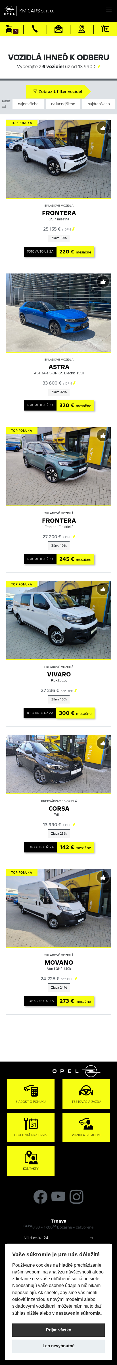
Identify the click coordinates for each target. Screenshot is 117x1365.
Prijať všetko (58, 1330)
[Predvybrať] (103, 128)
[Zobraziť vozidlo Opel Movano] (58, 907)
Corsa (59, 808)
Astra (59, 367)
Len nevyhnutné (58, 1346)
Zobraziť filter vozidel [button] (59, 91)
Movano (59, 962)
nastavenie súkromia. (79, 1313)
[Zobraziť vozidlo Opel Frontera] (58, 158)
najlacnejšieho (63, 104)
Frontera (59, 213)
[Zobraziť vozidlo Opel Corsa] (58, 764)
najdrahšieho (99, 104)
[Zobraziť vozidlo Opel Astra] (58, 312)
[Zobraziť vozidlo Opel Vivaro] (58, 619)
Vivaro (59, 674)
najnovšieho (28, 104)
